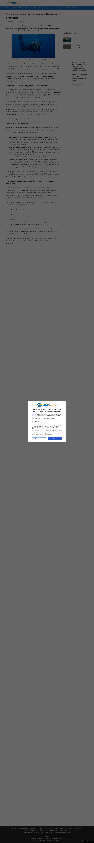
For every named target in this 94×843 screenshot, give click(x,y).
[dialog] (47, 421)
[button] (47, 422)
